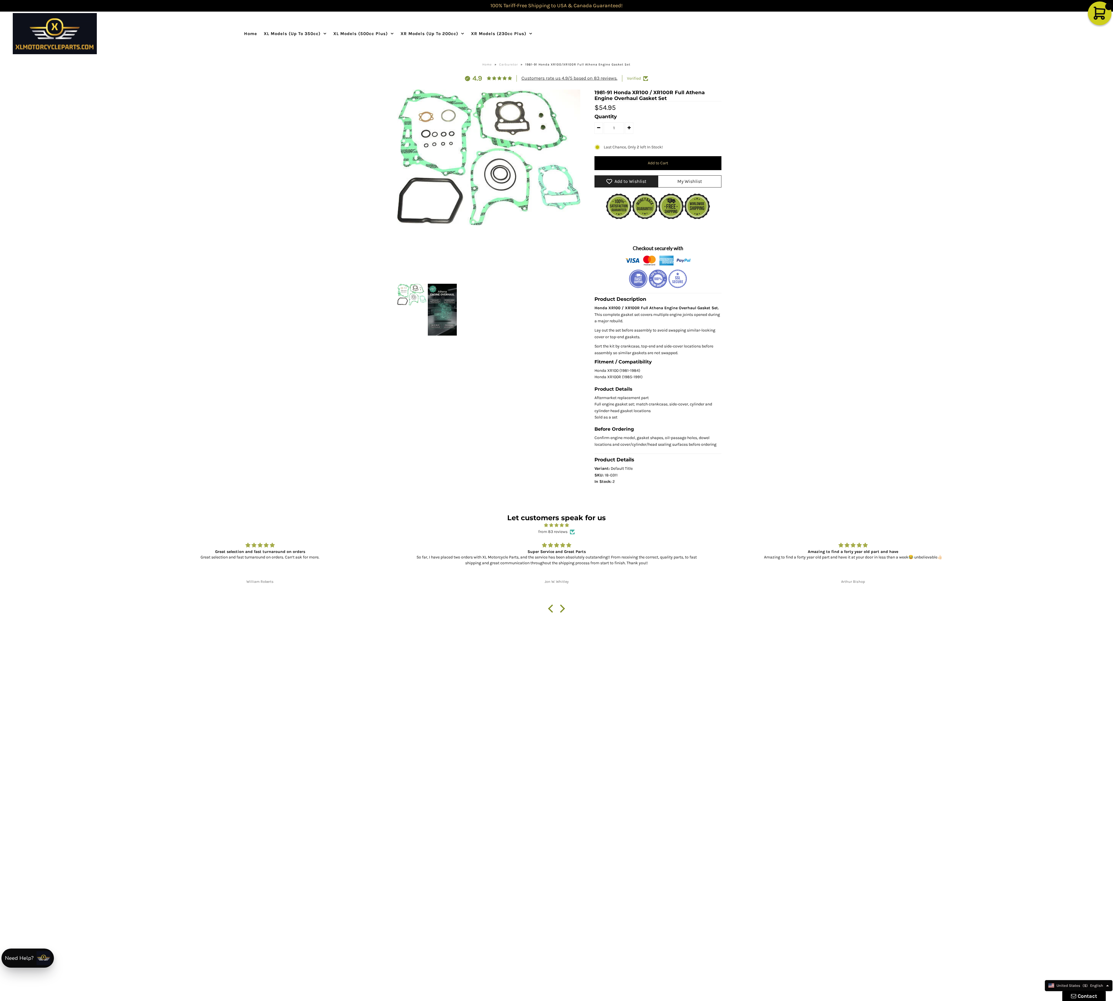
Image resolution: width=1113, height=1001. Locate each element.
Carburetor (508, 64)
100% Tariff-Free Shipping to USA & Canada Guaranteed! (556, 5)
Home (250, 33)
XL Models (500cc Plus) (360, 33)
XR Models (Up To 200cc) (429, 33)
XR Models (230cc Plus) (498, 33)
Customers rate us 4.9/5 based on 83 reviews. (569, 78)
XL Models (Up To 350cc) (292, 33)
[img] (556, 525)
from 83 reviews (553, 531)
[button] (552, 609)
